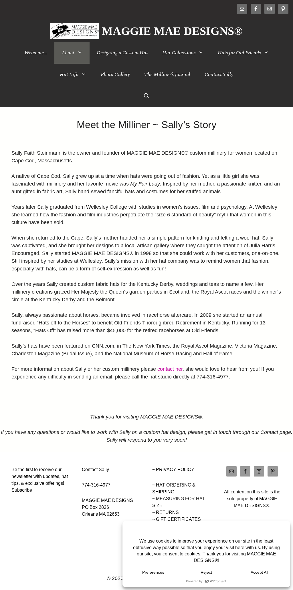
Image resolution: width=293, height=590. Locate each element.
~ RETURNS (165, 512)
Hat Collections (178, 53)
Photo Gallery (115, 74)
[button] (146, 96)
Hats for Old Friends (239, 53)
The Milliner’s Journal (167, 74)
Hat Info (69, 74)
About (68, 53)
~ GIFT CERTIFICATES (176, 519)
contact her (170, 369)
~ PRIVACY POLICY (173, 469)
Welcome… (35, 53)
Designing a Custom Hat (122, 53)
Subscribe (21, 490)
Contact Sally (219, 74)
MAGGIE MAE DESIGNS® (172, 31)
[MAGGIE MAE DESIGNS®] (74, 31)
